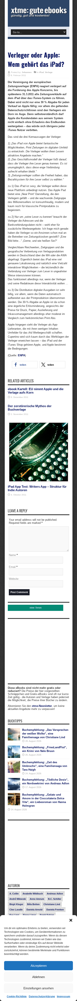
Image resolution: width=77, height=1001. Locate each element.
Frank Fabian (47, 915)
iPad (41, 72)
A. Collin (14, 893)
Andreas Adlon (55, 893)
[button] (71, 920)
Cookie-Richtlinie (17, 996)
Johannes (27, 72)
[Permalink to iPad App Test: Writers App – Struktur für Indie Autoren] (38, 481)
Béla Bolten (33, 904)
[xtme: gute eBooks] (38, 16)
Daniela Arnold (34, 909)
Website (13, 578)
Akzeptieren (39, 965)
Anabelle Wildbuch (33, 893)
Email (12, 566)
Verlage (49, 72)
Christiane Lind (52, 904)
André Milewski (17, 899)
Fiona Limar (29, 915)
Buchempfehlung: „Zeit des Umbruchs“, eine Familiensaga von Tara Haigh (44, 766)
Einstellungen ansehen (38, 988)
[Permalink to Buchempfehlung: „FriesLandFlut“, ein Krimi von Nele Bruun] (14, 756)
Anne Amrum (37, 899)
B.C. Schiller (54, 899)
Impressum (63, 996)
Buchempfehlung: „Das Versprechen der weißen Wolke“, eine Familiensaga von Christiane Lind (45, 733)
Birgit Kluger (16, 904)
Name (12, 555)
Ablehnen (38, 977)
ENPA (21, 355)
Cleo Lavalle (16, 909)
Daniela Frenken (55, 909)
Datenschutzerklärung (42, 996)
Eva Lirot (14, 915)
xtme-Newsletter (42, 705)
